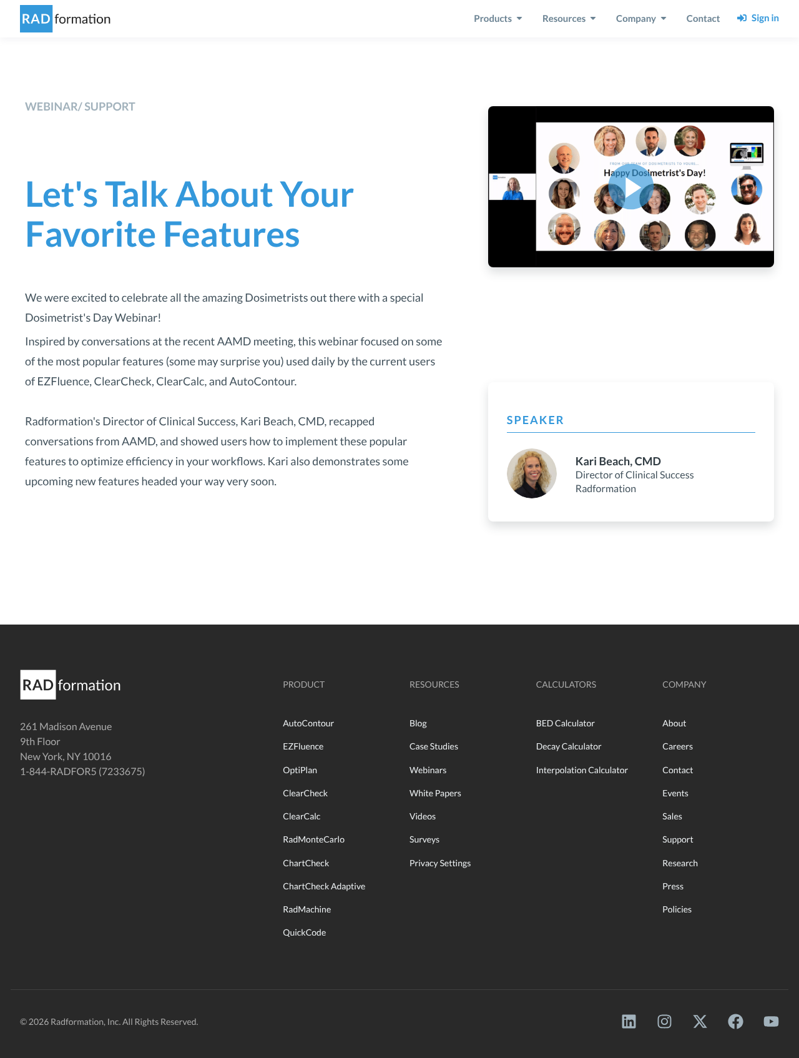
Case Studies (433, 746)
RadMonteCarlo (314, 839)
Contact (677, 769)
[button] (631, 186)
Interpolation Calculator (582, 769)
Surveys (424, 839)
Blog (418, 723)
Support (677, 839)
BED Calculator (565, 723)
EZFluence (303, 746)
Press (673, 886)
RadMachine (307, 909)
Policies (677, 909)
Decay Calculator (569, 746)
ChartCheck (306, 863)
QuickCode (304, 932)
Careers (677, 746)
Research (680, 863)
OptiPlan (300, 769)
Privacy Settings (440, 863)
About (674, 723)
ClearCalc (301, 816)
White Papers (435, 793)
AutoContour (308, 723)
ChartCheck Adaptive (324, 886)
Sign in (763, 18)
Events (675, 793)
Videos (422, 816)
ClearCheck (305, 793)
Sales (672, 816)
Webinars (427, 769)
